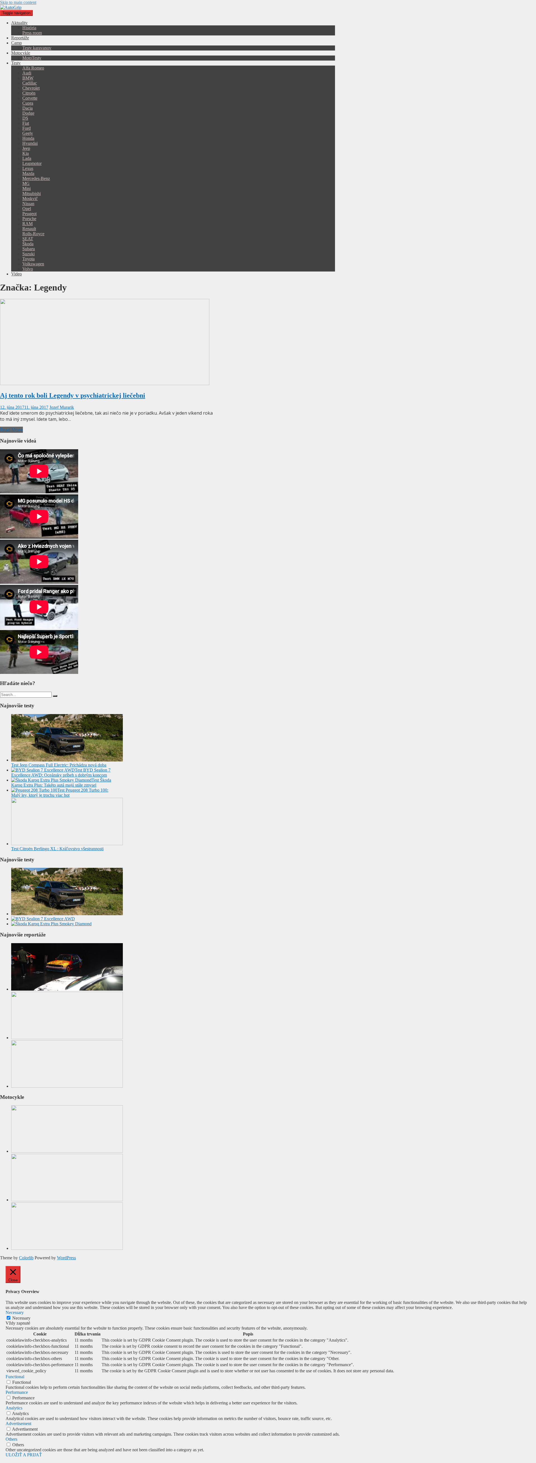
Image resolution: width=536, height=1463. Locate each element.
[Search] (55, 696)
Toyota (28, 258)
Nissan (28, 203)
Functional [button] (15, 1376)
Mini (26, 188)
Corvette (29, 98)
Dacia (27, 108)
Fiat (25, 123)
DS (25, 118)
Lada (26, 158)
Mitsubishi (31, 193)
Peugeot (29, 213)
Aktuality (19, 22)
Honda (28, 138)
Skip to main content (18, 2)
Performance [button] (17, 1392)
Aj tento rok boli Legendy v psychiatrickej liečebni (72, 395)
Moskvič (30, 198)
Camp (16, 42)
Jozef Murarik (61, 407)
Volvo (27, 268)
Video (16, 274)
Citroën (28, 93)
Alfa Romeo (33, 68)
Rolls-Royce (33, 233)
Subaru (28, 248)
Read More (11, 430)
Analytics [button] (14, 1408)
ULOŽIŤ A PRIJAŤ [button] (24, 1454)
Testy (16, 63)
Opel (26, 208)
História (29, 27)
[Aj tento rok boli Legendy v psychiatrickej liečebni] (104, 383)
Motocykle (20, 53)
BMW (28, 78)
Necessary (21, 1318)
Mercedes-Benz (36, 178)
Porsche (29, 218)
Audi (26, 73)
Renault (29, 228)
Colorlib (26, 1257)
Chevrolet (31, 88)
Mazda (28, 173)
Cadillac (29, 83)
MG (26, 183)
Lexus (27, 168)
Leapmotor (32, 163)
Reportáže (20, 37)
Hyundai (30, 143)
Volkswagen (33, 263)
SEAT (27, 238)
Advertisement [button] (18, 1423)
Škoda (28, 243)
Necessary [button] (15, 1312)
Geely (27, 133)
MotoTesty (31, 58)
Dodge (28, 113)
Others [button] (11, 1439)
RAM (27, 223)
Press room (32, 32)
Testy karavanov (36, 47)
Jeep (26, 148)
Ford (26, 128)
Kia (25, 153)
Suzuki (28, 253)
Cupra (27, 103)
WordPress (66, 1257)
